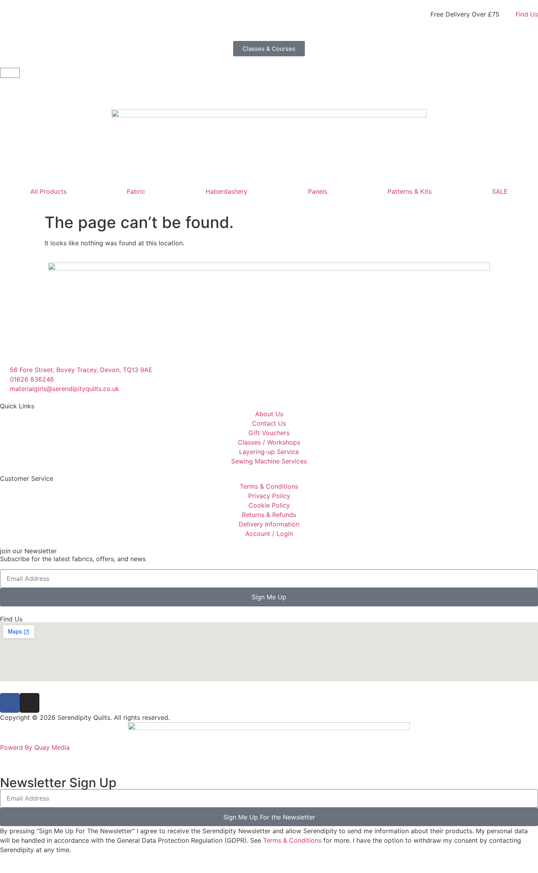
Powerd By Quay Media (36, 747)
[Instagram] (29, 703)
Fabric (136, 191)
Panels (317, 191)
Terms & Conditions (292, 840)
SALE (500, 191)
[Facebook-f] (10, 703)
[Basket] (10, 73)
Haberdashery (226, 191)
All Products (48, 191)
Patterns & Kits (410, 191)
